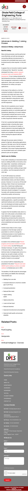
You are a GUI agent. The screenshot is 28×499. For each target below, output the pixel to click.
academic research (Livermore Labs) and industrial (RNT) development (12, 74)
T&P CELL (6, 393)
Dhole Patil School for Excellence (12, 369)
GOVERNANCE (7, 398)
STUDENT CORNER (8, 396)
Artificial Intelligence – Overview (12, 343)
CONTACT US (7, 401)
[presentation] (16, 473)
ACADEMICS (7, 388)
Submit (7, 480)
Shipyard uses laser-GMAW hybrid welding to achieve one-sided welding (13, 266)
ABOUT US (6, 382)
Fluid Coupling (6, 330)
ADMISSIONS (7, 390)
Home (5, 380)
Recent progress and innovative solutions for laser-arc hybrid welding (13, 244)
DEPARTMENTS (8, 385)
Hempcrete (5, 336)
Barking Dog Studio (16, 489)
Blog (2, 327)
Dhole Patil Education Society (11, 372)
